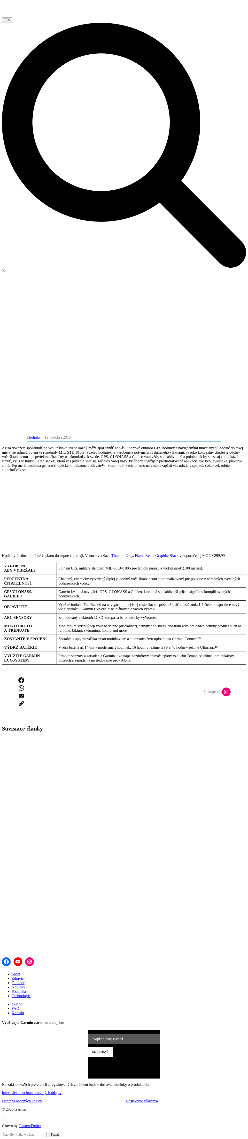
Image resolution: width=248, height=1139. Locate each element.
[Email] (21, 696)
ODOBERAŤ (100, 1052)
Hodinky (34, 437)
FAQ (15, 1008)
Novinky (18, 987)
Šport (16, 974)
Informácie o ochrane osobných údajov (32, 1093)
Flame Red (143, 555)
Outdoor (18, 983)
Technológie (21, 996)
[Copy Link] (21, 703)
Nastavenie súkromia (142, 1101)
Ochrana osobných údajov (22, 1101)
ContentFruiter (30, 1126)
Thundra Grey (122, 555)
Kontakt (18, 1013)
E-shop (17, 1004)
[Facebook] (21, 680)
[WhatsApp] (21, 688)
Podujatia (19, 991)
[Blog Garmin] (37, 15)
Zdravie (17, 978)
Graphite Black (166, 555)
